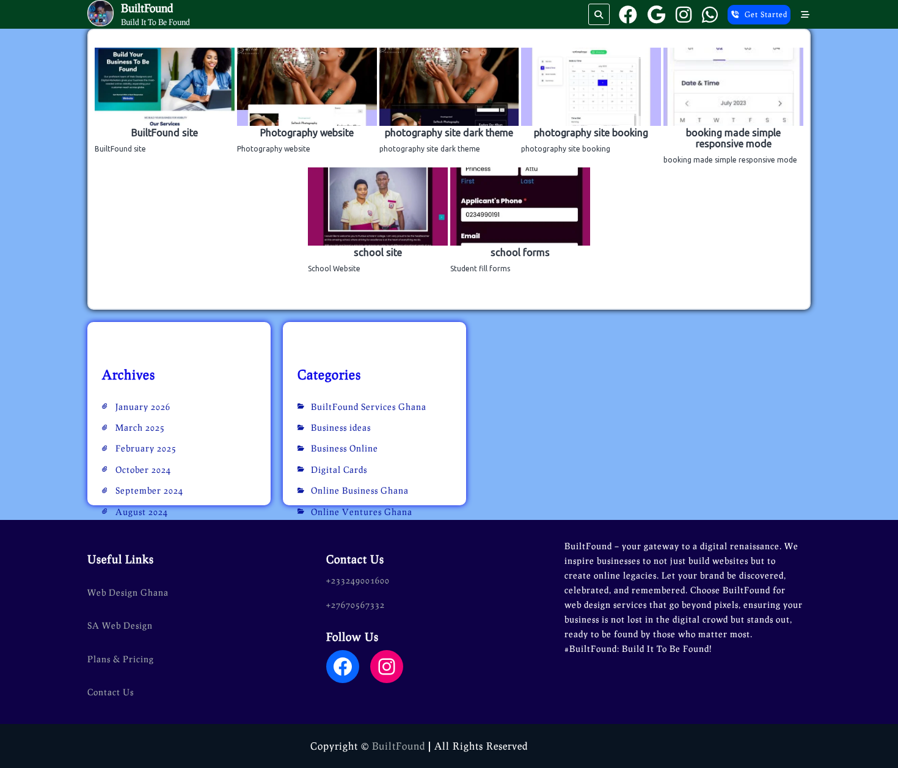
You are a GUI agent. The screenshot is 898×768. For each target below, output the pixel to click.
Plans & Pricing (120, 659)
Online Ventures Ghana (361, 512)
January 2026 (142, 406)
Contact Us (110, 692)
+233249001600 (358, 580)
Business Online (344, 448)
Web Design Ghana (128, 592)
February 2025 (146, 448)
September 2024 (149, 490)
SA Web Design (120, 625)
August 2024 (141, 512)
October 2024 (143, 469)
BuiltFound (147, 8)
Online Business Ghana (360, 490)
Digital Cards (339, 469)
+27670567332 (355, 604)
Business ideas (341, 427)
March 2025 (140, 427)
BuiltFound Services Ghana (368, 406)
